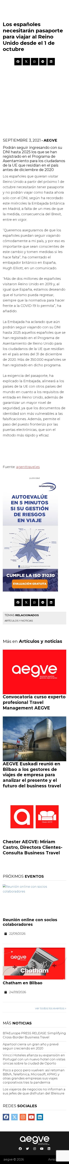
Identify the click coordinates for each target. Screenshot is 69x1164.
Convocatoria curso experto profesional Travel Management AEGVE (34, 702)
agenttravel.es (28, 467)
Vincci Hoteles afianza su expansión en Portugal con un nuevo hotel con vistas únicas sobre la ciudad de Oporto (34, 1059)
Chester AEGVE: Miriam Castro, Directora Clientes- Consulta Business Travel (32, 847)
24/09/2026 (17, 992)
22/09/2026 (17, 933)
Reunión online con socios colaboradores (30, 922)
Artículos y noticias (19, 620)
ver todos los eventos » (50, 1008)
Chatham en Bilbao (22, 983)
